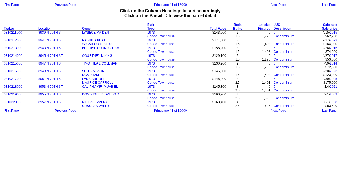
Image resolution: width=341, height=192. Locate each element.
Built (150, 25)
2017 (333, 56)
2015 (333, 32)
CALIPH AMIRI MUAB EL (100, 87)
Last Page (329, 5)
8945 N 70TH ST (50, 56)
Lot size (264, 25)
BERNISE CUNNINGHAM (100, 48)
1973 (151, 32)
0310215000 (13, 63)
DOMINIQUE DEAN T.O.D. (101, 94)
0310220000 (13, 102)
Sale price (329, 28)
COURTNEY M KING (97, 56)
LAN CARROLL (93, 79)
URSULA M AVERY (96, 106)
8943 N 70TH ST (50, 48)
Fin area (264, 28)
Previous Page (65, 5)
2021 (333, 87)
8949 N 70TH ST (50, 71)
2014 (333, 63)
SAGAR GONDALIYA (97, 44)
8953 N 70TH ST (50, 87)
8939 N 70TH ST (50, 32)
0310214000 (13, 56)
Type (151, 28)
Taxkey (9, 28)
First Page (11, 5)
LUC (277, 25)
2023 (333, 40)
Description (282, 28)
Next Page (278, 5)
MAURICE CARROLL (97, 83)
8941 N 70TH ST (50, 40)
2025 (333, 79)
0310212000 (13, 40)
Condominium (284, 36)
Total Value (218, 28)
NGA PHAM (90, 75)
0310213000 (13, 48)
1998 (333, 102)
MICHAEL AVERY (95, 102)
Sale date (330, 25)
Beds (238, 25)
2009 (333, 94)
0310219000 (13, 94)
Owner (87, 28)
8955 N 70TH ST (50, 94)
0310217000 (13, 79)
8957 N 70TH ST (50, 102)
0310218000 (13, 87)
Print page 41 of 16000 (170, 5)
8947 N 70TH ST (50, 63)
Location (44, 28)
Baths (237, 28)
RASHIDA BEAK (93, 40)
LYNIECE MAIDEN (95, 32)
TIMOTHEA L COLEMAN (99, 63)
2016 (333, 48)
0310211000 (13, 32)
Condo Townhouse (161, 36)
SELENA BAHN (93, 71)
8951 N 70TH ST (50, 79)
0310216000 (13, 71)
